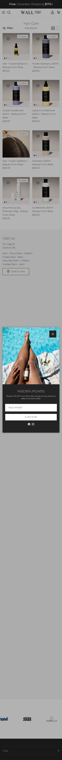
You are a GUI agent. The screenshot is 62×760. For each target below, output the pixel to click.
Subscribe (31, 417)
